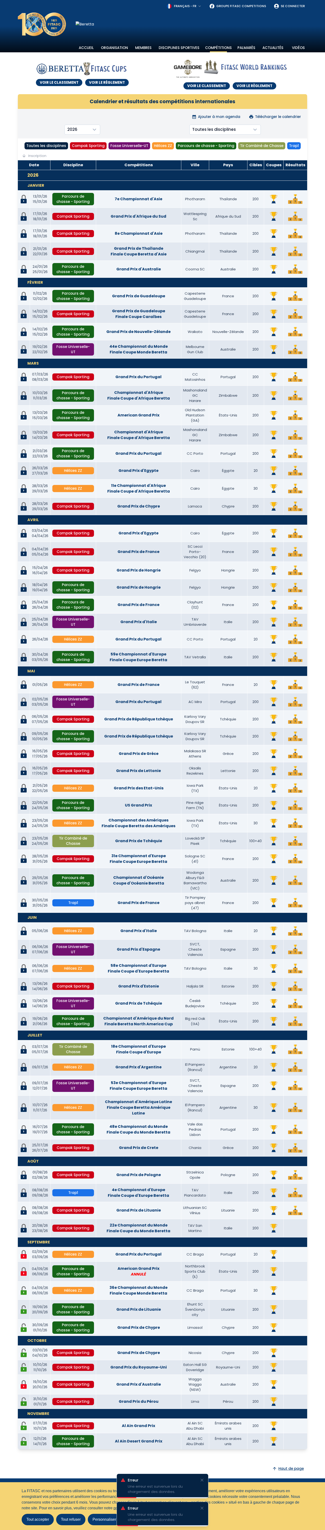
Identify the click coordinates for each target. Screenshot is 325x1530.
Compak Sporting (88, 145)
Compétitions (218, 47)
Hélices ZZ (163, 145)
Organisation (114, 47)
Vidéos (298, 47)
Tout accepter (37, 1519)
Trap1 (294, 145)
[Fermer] (202, 1508)
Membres (143, 47)
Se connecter (293, 6)
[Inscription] (24, 1290)
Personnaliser (104, 1519)
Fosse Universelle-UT (129, 145)
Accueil (86, 47)
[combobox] (184, 6)
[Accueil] (42, 24)
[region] (191, 24)
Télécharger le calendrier (278, 116)
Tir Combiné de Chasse (261, 145)
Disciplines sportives (179, 47)
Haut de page (291, 1468)
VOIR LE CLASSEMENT (59, 82)
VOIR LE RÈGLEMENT (107, 82)
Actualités (272, 47)
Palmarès (246, 47)
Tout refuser (71, 1519)
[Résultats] (295, 199)
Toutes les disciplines (46, 145)
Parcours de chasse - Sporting (206, 145)
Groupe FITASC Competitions (241, 6)
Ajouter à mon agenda (219, 116)
